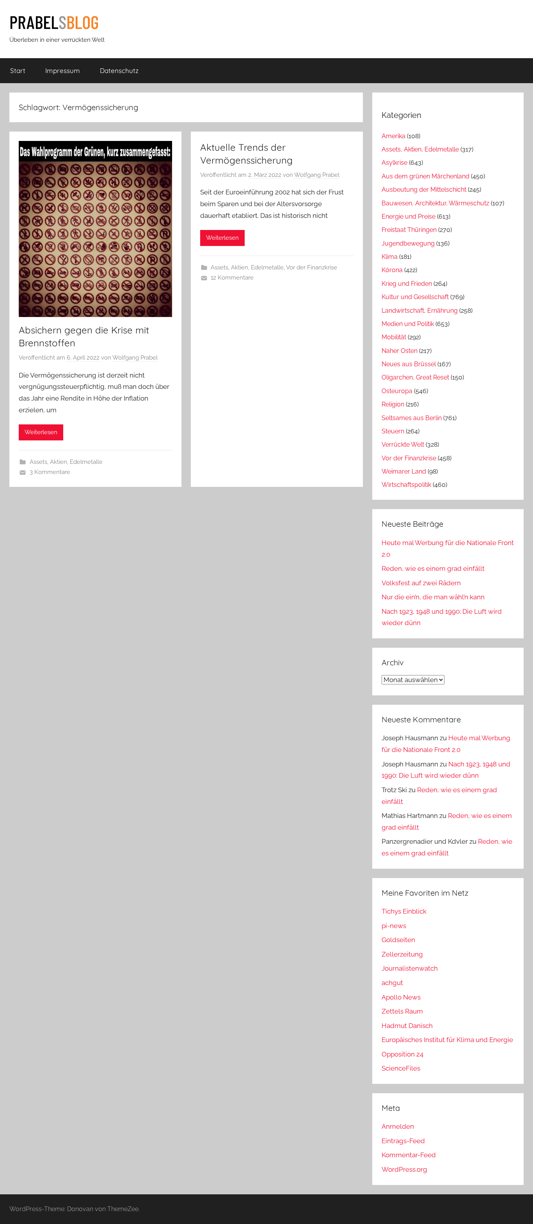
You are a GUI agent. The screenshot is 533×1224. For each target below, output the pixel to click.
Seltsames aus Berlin (412, 418)
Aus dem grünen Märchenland (425, 176)
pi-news (394, 926)
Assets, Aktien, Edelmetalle (66, 461)
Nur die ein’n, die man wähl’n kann (433, 597)
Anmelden (398, 1126)
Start (17, 70)
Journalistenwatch (410, 968)
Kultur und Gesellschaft (415, 297)
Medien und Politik (408, 324)
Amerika (393, 136)
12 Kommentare (232, 277)
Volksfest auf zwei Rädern (421, 583)
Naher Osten (400, 351)
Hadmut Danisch (407, 1026)
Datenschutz (119, 70)
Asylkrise (394, 162)
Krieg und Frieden (407, 283)
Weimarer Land (404, 471)
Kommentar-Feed (409, 1155)
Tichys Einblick (404, 911)
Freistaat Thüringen (409, 229)
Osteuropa (397, 391)
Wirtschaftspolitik (406, 484)
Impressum (62, 70)
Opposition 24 (402, 1054)
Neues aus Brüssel (409, 364)
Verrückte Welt (403, 444)
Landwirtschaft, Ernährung (420, 310)
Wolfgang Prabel (135, 357)
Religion (393, 404)
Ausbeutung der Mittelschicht (424, 189)
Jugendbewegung (408, 243)
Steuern (393, 431)
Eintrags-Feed (403, 1141)
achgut (392, 983)
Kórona (392, 270)
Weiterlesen (41, 432)
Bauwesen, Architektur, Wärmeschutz (435, 203)
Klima (390, 256)
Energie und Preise (408, 216)
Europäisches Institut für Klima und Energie (447, 1040)
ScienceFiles (401, 1068)
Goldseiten (398, 940)
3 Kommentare (50, 472)
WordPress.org (404, 1169)
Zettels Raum (402, 1011)
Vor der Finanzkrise (311, 267)
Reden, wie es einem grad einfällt (433, 568)
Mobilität (394, 337)
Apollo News (401, 997)
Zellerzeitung (402, 954)
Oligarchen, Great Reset (415, 377)
